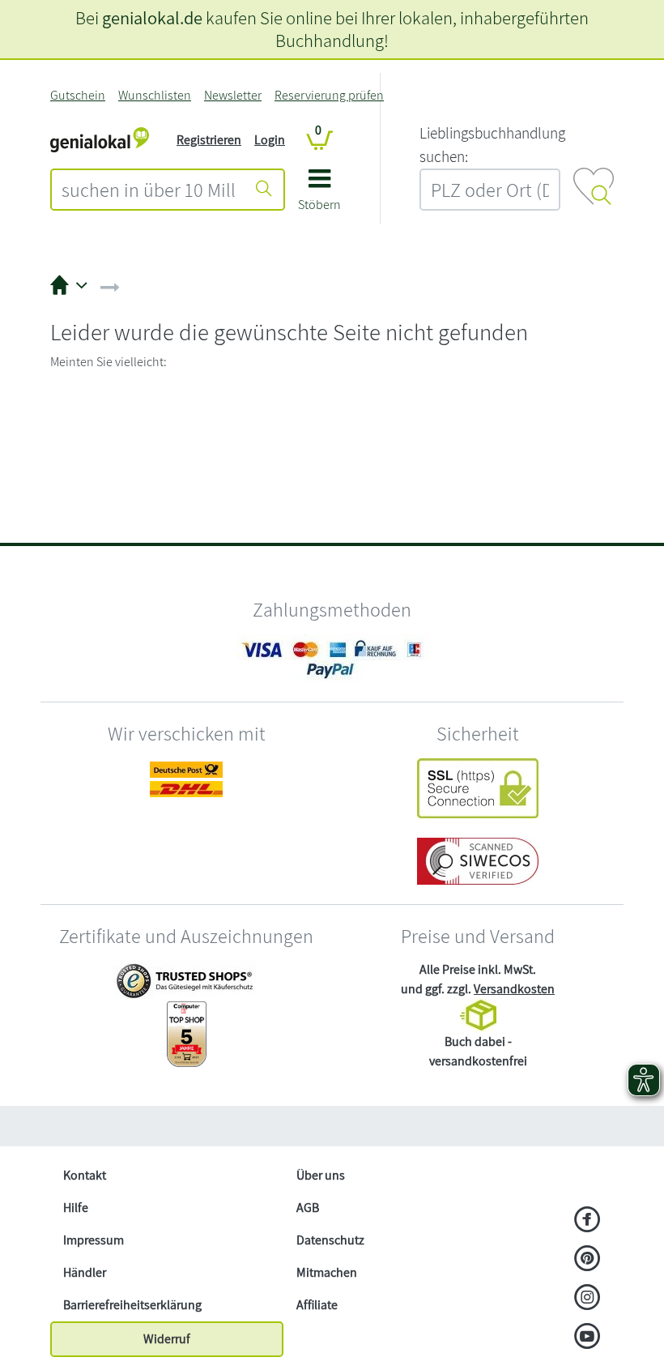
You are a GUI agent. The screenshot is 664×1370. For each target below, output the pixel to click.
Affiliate (317, 1304)
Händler (84, 1272)
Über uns (320, 1175)
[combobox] (148, 189)
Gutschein (77, 95)
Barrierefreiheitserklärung (132, 1304)
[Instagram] (587, 1299)
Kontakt (84, 1175)
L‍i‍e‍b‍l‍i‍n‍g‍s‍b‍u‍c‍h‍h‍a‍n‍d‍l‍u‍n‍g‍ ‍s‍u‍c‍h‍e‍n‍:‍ (492, 144)
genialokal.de (152, 17)
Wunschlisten (154, 95)
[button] (319, 196)
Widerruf (166, 1338)
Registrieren (209, 139)
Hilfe (75, 1207)
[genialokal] (99, 138)
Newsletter (233, 95)
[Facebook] (587, 1221)
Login (269, 139)
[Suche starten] (264, 189)
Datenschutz (330, 1239)
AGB (307, 1207)
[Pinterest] (587, 1260)
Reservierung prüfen (329, 95)
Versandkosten (514, 988)
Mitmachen (326, 1272)
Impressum (93, 1239)
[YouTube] (587, 1338)
